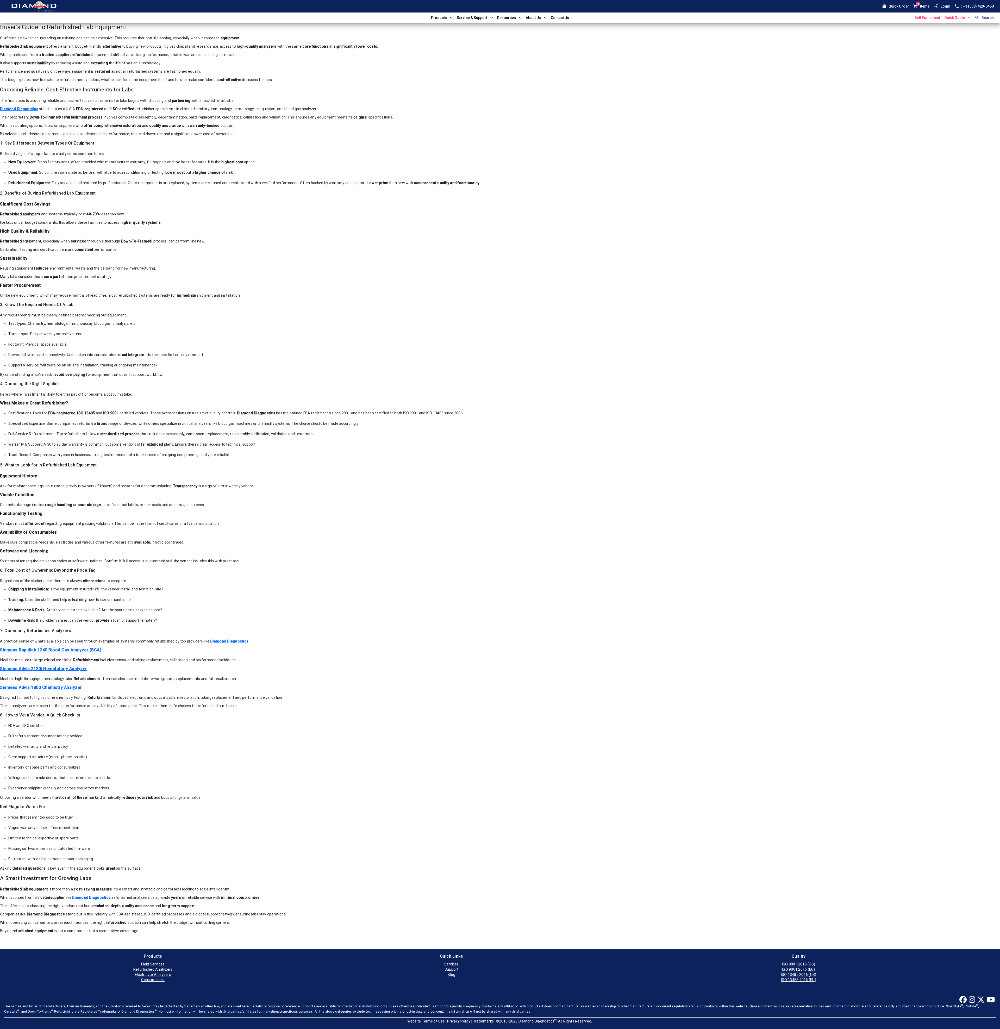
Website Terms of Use (426, 1021)
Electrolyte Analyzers (153, 974)
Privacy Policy (459, 1021)
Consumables (153, 980)
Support (451, 969)
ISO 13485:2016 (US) (798, 974)
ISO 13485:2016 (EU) (798, 980)
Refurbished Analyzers (152, 969)
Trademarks (483, 1021)
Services (451, 964)
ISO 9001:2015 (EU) (798, 969)
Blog (451, 974)
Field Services (153, 964)
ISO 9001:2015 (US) (798, 964)
